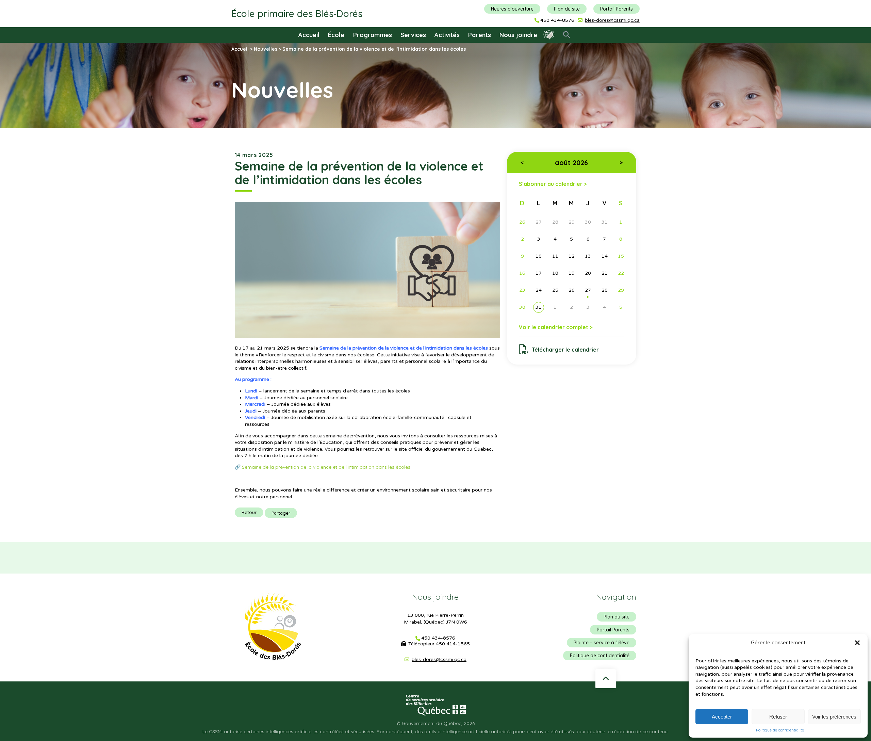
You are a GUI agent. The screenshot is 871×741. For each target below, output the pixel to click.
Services (413, 35)
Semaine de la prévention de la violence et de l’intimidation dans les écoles (327, 467)
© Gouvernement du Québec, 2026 (435, 723)
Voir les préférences (834, 717)
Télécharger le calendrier (565, 349)
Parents (479, 35)
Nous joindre (518, 35)
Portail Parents (616, 9)
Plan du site (567, 9)
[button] (857, 642)
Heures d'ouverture (512, 9)
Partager (281, 513)
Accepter (722, 717)
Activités (447, 35)
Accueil (308, 35)
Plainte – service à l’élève (601, 643)
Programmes (372, 35)
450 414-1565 (453, 644)
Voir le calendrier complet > (556, 327)
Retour (249, 512)
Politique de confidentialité (780, 730)
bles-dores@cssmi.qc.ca (612, 20)
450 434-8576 (557, 20)
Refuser (778, 717)
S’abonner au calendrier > (553, 183)
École (336, 35)
